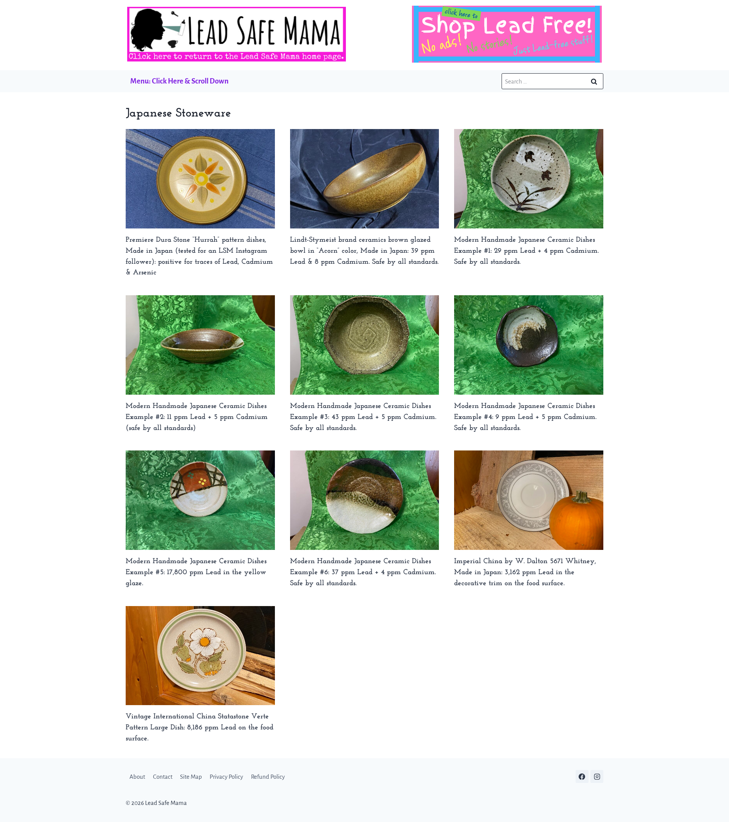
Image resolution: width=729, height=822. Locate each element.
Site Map (191, 776)
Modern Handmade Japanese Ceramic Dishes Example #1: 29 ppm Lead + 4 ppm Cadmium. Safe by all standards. (526, 251)
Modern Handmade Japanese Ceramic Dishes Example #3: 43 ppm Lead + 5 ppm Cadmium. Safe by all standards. (363, 417)
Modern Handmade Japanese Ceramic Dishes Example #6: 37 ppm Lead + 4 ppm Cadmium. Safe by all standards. (363, 572)
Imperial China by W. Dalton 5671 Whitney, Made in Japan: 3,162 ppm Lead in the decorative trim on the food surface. (525, 572)
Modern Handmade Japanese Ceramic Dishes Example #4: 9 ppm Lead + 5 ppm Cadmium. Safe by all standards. (525, 417)
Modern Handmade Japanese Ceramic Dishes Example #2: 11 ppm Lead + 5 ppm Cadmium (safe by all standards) (197, 417)
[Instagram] (596, 776)
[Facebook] (582, 776)
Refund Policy (268, 776)
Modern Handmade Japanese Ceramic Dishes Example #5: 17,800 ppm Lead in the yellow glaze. (196, 572)
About (137, 776)
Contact (162, 776)
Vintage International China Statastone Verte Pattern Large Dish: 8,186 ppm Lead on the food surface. (199, 727)
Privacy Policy (226, 776)
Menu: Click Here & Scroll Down (179, 81)
